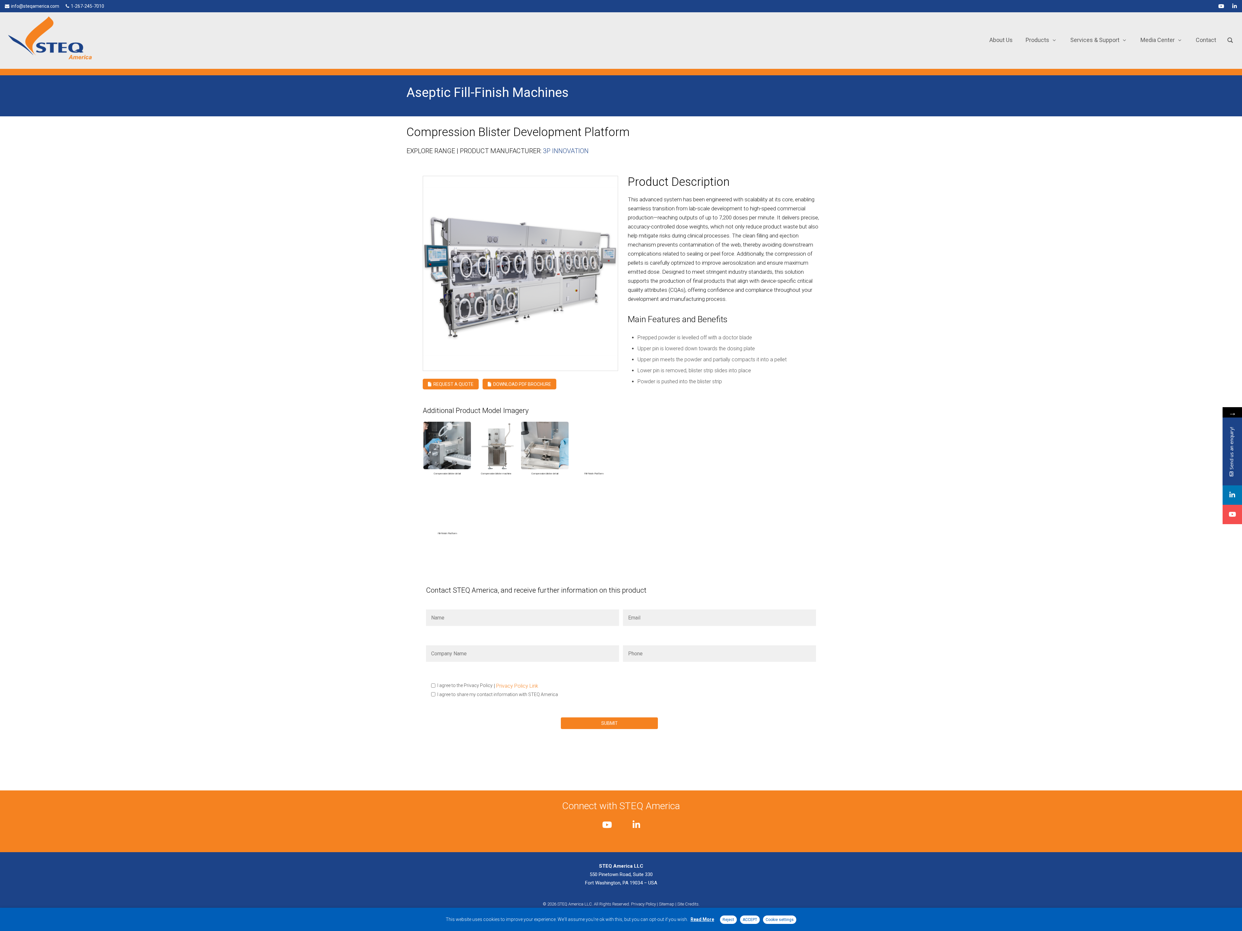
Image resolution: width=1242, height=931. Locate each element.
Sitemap (666, 904)
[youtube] (1221, 6)
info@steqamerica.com (35, 6)
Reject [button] (728, 919)
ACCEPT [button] (750, 919)
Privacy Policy (643, 904)
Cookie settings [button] (780, 919)
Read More (702, 919)
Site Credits (688, 904)
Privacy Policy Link (517, 686)
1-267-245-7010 (87, 6)
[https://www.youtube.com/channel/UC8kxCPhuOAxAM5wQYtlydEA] (1232, 514)
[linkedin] (1234, 6)
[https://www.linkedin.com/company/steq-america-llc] (1232, 495)
